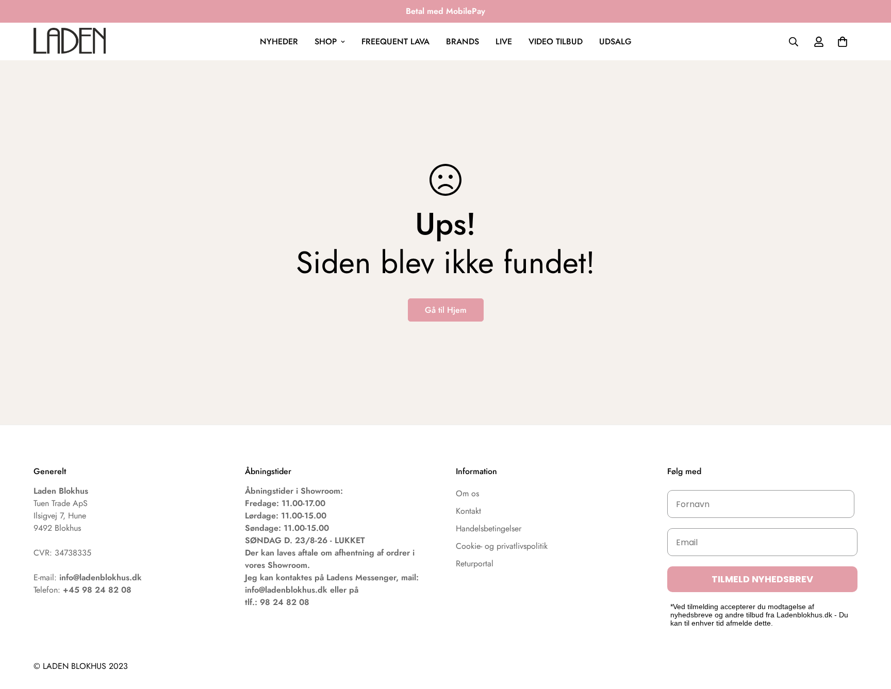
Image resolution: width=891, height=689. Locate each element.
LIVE (504, 41)
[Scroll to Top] (871, 633)
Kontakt (468, 511)
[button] (842, 42)
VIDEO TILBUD (556, 41)
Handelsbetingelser (488, 528)
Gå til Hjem (446, 310)
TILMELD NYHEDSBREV (762, 579)
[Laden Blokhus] (70, 41)
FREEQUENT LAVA (395, 41)
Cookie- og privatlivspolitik (502, 546)
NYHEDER (279, 41)
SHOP (326, 41)
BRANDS (462, 41)
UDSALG (615, 41)
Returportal (474, 563)
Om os (467, 493)
